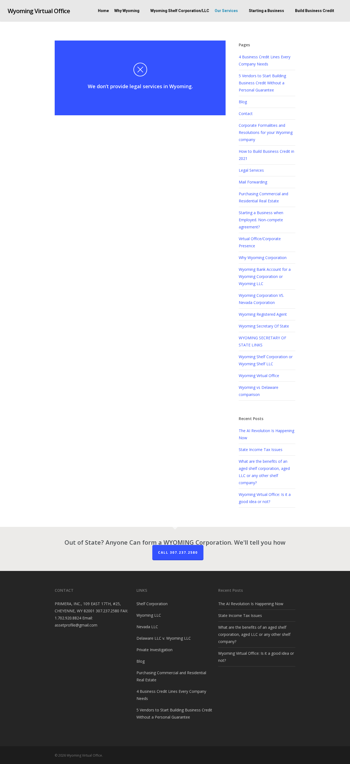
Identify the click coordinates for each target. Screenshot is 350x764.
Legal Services (251, 170)
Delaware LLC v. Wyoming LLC (163, 638)
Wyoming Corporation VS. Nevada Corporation (261, 299)
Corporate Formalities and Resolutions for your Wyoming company (266, 132)
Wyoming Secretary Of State (264, 326)
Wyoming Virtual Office (39, 11)
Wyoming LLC (148, 615)
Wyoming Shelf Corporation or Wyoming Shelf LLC (266, 360)
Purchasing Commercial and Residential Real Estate (263, 197)
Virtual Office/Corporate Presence (260, 242)
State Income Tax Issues (260, 449)
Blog (243, 101)
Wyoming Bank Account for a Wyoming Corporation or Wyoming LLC (265, 276)
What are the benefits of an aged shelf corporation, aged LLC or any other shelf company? (254, 634)
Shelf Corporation (152, 603)
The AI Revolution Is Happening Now (250, 603)
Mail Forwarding (253, 182)
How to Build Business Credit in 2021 (266, 155)
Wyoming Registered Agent (263, 314)
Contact (246, 113)
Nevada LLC (147, 626)
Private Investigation (154, 649)
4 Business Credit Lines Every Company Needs (264, 60)
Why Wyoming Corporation (263, 257)
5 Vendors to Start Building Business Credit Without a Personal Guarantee (262, 83)
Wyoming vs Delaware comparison (258, 391)
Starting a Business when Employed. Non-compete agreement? (261, 219)
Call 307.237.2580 (178, 552)
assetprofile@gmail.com (76, 625)
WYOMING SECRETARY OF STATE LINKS (262, 341)
